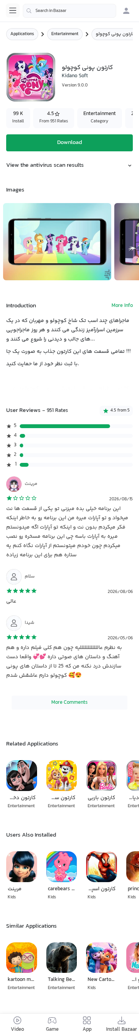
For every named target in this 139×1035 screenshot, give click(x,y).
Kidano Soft (75, 76)
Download (69, 142)
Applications (22, 34)
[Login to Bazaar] (126, 11)
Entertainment (64, 34)
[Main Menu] (13, 10)
